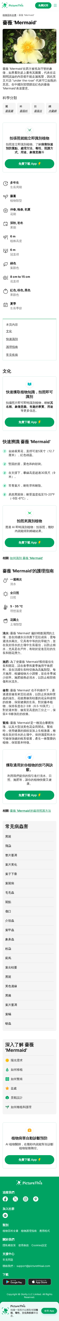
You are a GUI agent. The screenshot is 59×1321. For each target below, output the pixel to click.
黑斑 (8, 836)
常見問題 (8, 1259)
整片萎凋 (11, 855)
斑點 (8, 902)
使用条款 (23, 1245)
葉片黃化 (11, 864)
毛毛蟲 (9, 892)
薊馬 (8, 958)
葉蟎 (8, 1014)
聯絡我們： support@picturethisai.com (26, 1266)
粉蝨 (8, 948)
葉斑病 (9, 883)
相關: (23, 558)
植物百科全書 (9, 15)
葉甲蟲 (9, 930)
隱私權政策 (9, 1245)
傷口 (8, 911)
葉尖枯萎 (11, 967)
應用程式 (44, 1230)
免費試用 (43, 5)
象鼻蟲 (9, 939)
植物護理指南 (29, 1230)
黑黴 (8, 995)
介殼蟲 (9, 920)
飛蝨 (8, 846)
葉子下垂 (11, 874)
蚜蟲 (8, 1023)
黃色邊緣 (11, 986)
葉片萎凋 (11, 1004)
